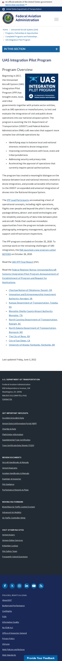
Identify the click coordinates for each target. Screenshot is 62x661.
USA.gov (6, 644)
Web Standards (9, 655)
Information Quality (10, 622)
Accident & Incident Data (13, 418)
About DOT (7, 600)
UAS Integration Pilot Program (17, 40)
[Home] (21, 19)
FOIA (4, 616)
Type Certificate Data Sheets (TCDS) (18, 445)
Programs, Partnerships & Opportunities (21, 33)
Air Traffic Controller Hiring (13, 517)
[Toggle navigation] (57, 19)
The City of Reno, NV (19, 336)
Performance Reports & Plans (15, 489)
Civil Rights (7, 611)
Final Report (23, 261)
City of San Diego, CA (19, 340)
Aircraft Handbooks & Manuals (15, 462)
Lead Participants (18, 200)
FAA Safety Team (9, 551)
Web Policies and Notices (13, 649)
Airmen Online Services (12, 540)
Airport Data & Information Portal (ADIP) (19, 423)
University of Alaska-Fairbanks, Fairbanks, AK (32, 344)
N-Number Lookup (10, 545)
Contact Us (7, 399)
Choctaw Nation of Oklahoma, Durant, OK (30, 290)
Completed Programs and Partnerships (21, 36)
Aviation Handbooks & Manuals (15, 473)
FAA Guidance (8, 484)
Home (5, 29)
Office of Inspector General (14, 633)
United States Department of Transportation (24, 9)
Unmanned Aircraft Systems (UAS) (24, 29)
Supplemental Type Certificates (16, 439)
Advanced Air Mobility (11, 512)
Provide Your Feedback (40, 658)
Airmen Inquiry (8, 534)
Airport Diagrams (9, 468)
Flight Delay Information (12, 434)
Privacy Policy (8, 638)
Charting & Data (9, 429)
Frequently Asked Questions (15, 556)
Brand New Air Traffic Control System (18, 506)
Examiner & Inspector (11, 479)
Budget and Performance (13, 605)
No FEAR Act (7, 627)
